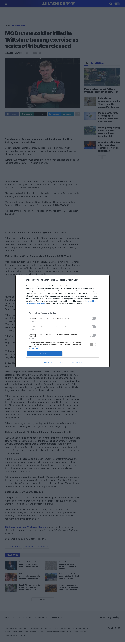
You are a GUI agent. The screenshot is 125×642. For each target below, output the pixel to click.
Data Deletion (48, 362)
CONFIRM (44, 353)
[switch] (93, 318)
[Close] (104, 280)
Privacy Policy (76, 362)
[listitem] (62, 313)
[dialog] (62, 321)
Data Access (62, 362)
